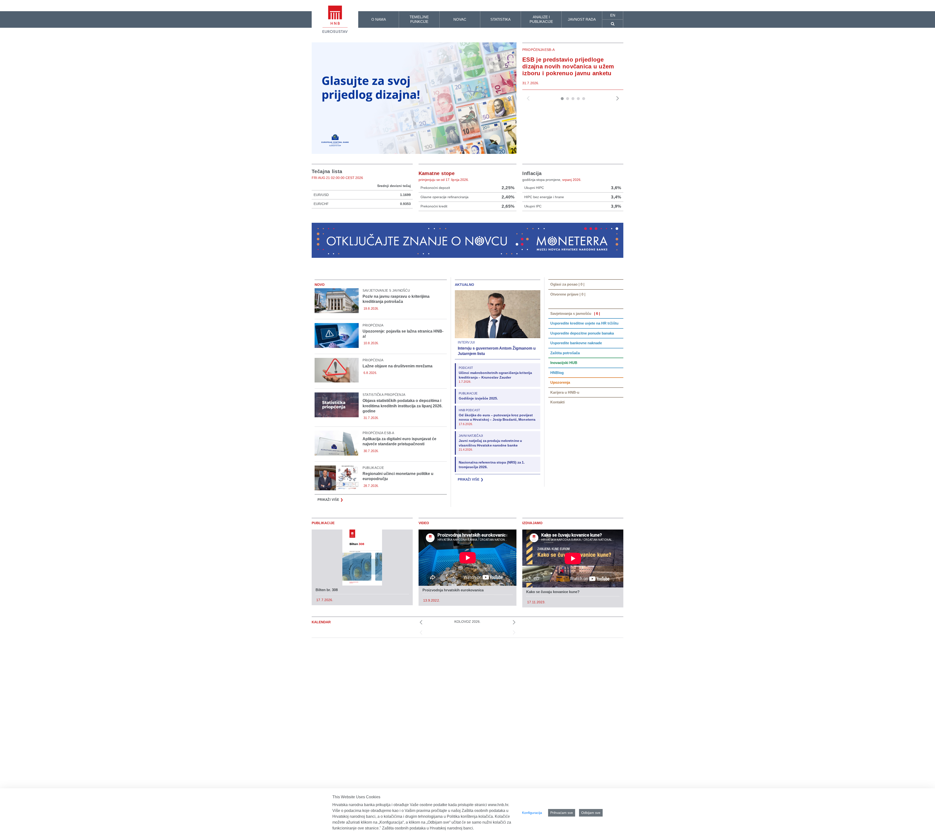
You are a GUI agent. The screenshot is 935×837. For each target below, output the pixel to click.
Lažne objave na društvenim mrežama (397, 366)
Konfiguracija (532, 813)
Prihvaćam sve (561, 813)
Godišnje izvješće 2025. (478, 398)
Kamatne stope (437, 173)
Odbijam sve (590, 813)
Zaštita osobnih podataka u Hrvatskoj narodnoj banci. (428, 828)
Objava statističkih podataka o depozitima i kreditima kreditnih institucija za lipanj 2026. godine (402, 406)
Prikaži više (330, 500)
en (612, 15)
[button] (562, 98)
